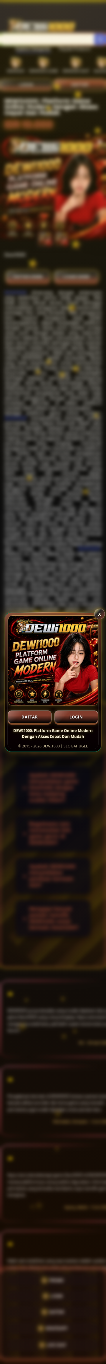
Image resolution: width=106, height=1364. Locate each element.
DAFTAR (29, 717)
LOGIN (76, 717)
